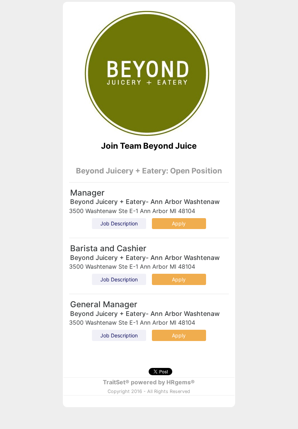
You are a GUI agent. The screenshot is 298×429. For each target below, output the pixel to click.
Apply (179, 223)
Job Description (119, 223)
